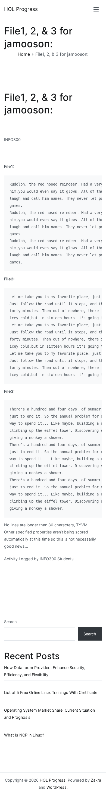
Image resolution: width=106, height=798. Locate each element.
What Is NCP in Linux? (24, 735)
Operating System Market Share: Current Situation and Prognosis (49, 714)
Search (10, 621)
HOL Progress (21, 9)
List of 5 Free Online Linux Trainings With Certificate (50, 692)
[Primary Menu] (96, 9)
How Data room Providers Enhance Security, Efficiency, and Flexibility (44, 671)
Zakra (96, 780)
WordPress (56, 787)
